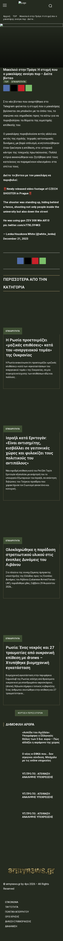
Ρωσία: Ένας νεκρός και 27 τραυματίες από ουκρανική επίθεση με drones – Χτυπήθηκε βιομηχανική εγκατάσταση (30, 657)
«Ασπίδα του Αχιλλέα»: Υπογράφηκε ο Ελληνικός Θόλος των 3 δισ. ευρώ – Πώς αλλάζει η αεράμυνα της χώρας (41, 737)
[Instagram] (10, 853)
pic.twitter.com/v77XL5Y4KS (21, 225)
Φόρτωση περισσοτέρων (30, 713)
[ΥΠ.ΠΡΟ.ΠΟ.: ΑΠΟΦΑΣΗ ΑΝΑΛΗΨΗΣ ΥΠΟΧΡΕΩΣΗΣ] (11, 778)
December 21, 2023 (15, 238)
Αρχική (6, 16)
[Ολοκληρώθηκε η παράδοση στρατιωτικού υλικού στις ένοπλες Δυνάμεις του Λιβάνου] (31, 524)
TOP (15, 16)
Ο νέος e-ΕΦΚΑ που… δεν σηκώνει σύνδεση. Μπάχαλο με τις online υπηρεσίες (39, 757)
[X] (14, 88)
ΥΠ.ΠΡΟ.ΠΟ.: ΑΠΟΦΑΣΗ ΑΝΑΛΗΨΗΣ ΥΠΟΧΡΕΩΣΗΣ (37, 775)
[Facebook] (6, 88)
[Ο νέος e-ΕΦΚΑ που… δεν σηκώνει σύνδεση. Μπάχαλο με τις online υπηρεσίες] (11, 758)
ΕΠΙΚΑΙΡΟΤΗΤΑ (19, 81)
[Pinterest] (21, 88)
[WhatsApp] (29, 88)
